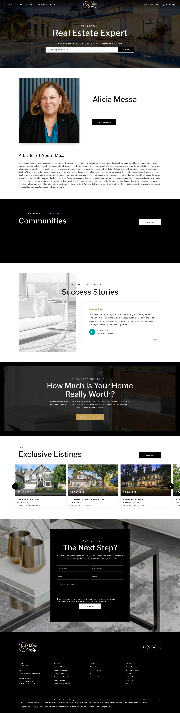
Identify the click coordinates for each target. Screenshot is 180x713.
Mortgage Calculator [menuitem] (62, 684)
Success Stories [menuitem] (96, 670)
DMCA (67, 707)
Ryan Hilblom (102, 331)
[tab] (153, 339)
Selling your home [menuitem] (61, 670)
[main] (90, 316)
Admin (46, 707)
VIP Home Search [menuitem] (61, 674)
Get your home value (90, 417)
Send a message (104, 122)
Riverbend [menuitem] (130, 684)
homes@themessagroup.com (29, 674)
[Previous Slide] (15, 486)
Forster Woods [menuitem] (131, 677)
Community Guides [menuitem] (46, 4)
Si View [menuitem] (128, 674)
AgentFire (106, 707)
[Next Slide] (171, 486)
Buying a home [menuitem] (60, 667)
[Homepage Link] (90, 5)
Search (126, 49)
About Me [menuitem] (93, 667)
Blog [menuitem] (91, 674)
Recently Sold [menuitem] (59, 680)
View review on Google (105, 333)
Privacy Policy (102, 601)
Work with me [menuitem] (26, 4)
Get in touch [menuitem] (94, 677)
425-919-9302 (151, 5)
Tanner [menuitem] (128, 687)
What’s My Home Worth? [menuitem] (63, 677)
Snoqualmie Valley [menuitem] (132, 667)
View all (150, 222)
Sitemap (52, 707)
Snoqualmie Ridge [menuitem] (132, 670)
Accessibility (60, 707)
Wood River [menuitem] (130, 680)
